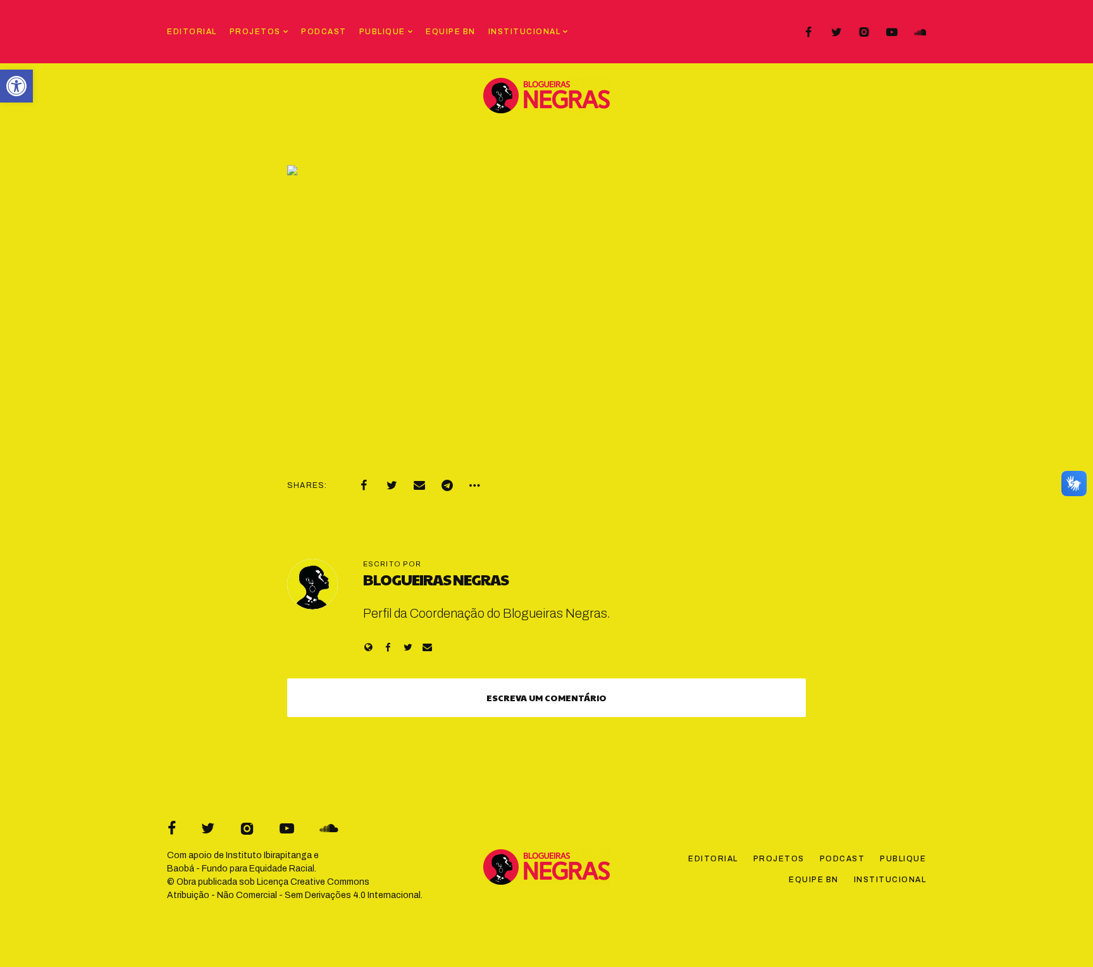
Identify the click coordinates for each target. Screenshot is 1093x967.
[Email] (419, 485)
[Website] (368, 647)
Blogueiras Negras (436, 579)
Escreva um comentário (546, 697)
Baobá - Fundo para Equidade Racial (240, 868)
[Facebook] (808, 32)
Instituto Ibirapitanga (269, 855)
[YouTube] (892, 32)
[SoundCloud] (919, 32)
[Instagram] (864, 32)
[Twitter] (836, 32)
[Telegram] (447, 485)
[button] (16, 86)
